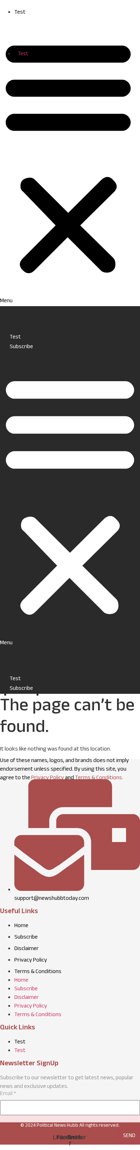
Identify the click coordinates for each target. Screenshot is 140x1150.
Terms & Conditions (37, 972)
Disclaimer (26, 949)
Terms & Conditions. (99, 778)
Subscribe (21, 347)
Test (19, 13)
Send (129, 1136)
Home (70, 319)
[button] (68, 161)
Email (8, 1094)
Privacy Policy (47, 778)
